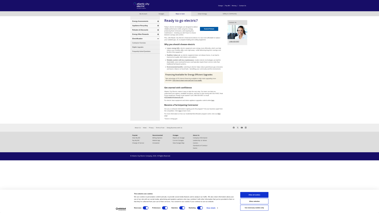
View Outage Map (178, 143)
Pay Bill (227, 5)
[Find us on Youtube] (242, 128)
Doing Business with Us (174, 127)
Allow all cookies (254, 195)
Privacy (151, 127)
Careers (195, 143)
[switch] (165, 207)
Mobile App (156, 140)
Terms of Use (160, 127)
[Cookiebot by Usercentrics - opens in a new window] (121, 209)
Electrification (137, 38)
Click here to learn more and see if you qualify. (187, 80)
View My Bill (136, 138)
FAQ (219, 114)
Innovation (155, 143)
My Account (143, 14)
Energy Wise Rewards (140, 34)
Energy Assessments (140, 21)
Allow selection (254, 201)
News (145, 127)
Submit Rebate (209, 29)
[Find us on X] (238, 128)
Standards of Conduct (200, 145)
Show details (210, 208)
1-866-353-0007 (234, 41)
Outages (161, 14)
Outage (220, 5)
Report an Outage (178, 138)
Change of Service (138, 143)
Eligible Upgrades (138, 47)
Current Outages (178, 140)
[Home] (142, 5)
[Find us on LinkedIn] (245, 128)
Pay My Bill (135, 140)
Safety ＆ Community (230, 14)
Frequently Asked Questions (141, 51)
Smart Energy (202, 14)
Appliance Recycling (140, 25)
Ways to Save (180, 14)
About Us (138, 127)
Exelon (195, 148)
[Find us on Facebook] (234, 128)
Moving (234, 5)
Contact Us (242, 5)
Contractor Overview (139, 43)
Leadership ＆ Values (200, 140)
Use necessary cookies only (254, 208)
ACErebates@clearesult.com (173, 97)
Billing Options (157, 138)
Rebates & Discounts (140, 30)
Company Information (200, 138)
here (212, 100)
